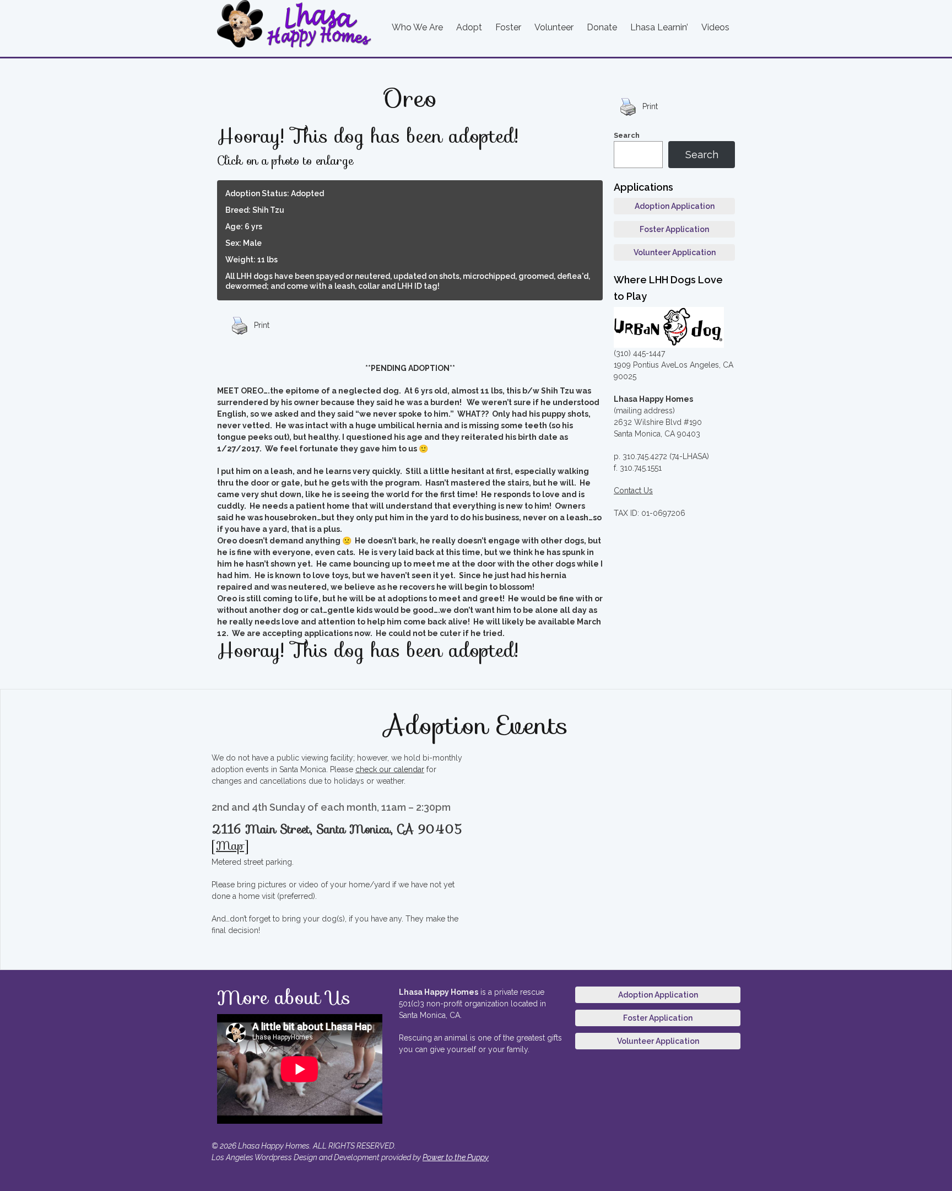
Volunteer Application (675, 252)
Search (627, 135)
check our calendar (389, 769)
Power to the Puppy (456, 1157)
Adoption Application (675, 206)
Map (230, 846)
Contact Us (633, 490)
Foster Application (674, 229)
